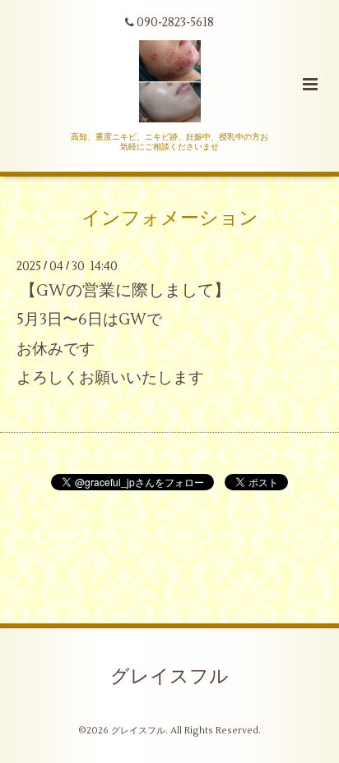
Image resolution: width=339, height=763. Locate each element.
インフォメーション (169, 218)
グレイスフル (169, 675)
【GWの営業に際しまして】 (125, 290)
